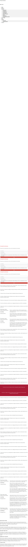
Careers (2, 19)
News (2, 18)
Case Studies (3, 17)
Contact (2, 22)
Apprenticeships (5, 21)
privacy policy (2, 268)
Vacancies (4, 20)
